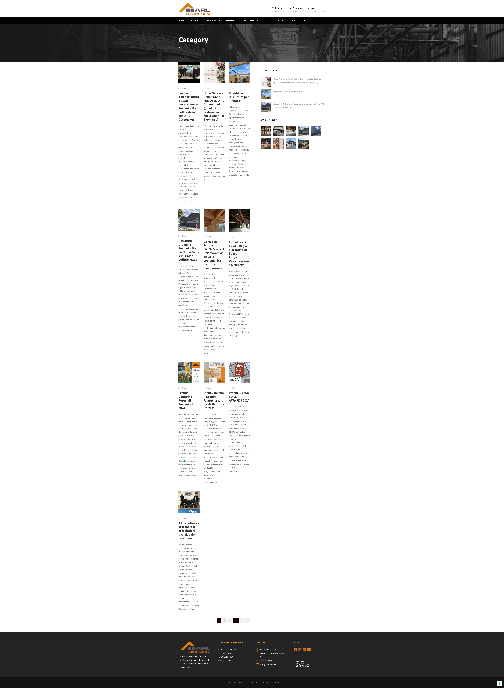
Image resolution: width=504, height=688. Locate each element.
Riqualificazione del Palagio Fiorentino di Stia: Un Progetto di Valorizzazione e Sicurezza (239, 254)
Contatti (293, 20)
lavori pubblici (250, 20)
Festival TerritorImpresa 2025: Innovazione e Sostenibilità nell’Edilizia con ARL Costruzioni (188, 106)
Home (181, 20)
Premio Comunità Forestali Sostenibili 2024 (185, 401)
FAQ (306, 20)
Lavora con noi (224, 660)
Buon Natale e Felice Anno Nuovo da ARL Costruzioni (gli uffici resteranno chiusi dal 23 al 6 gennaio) (214, 106)
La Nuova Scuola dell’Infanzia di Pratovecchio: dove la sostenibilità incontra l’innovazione (214, 255)
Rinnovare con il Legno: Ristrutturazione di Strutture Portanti (214, 401)
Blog (280, 20)
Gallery (268, 20)
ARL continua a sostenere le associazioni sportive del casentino (189, 531)
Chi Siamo (195, 20)
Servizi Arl (231, 20)
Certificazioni (213, 20)
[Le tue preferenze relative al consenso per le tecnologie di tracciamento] (499, 683)
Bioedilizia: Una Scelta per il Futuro (239, 97)
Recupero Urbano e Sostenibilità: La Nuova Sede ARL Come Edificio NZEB (188, 250)
